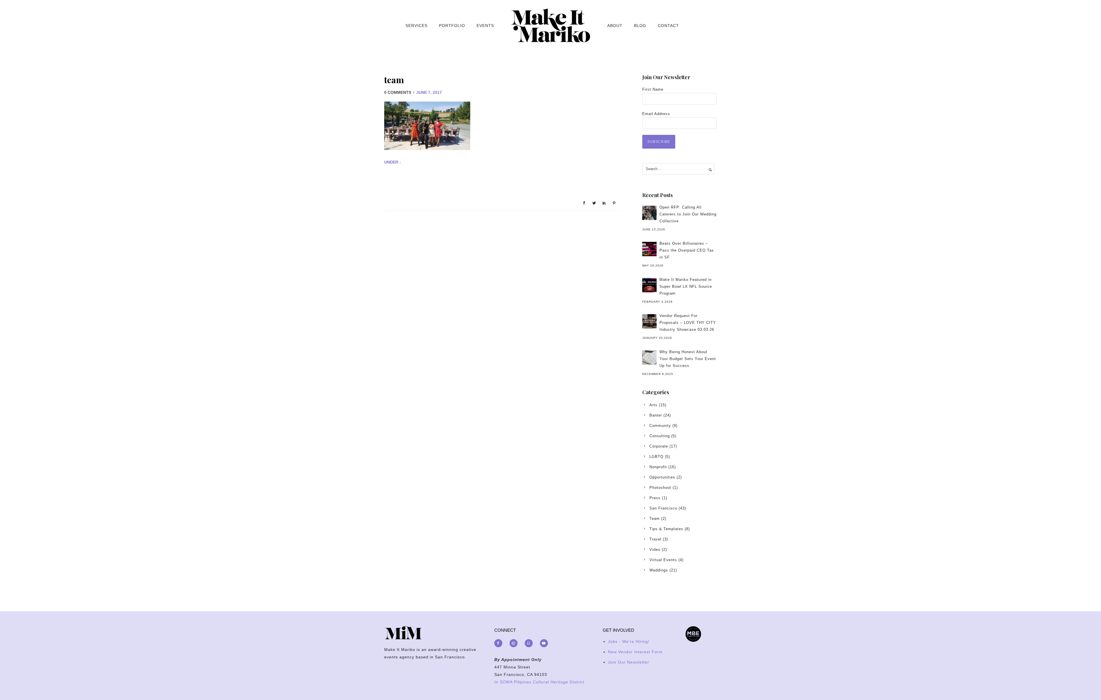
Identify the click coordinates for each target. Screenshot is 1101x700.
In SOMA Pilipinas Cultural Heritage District (539, 682)
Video (654, 549)
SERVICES (416, 25)
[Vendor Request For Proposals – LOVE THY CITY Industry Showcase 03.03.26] (649, 321)
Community (660, 425)
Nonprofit (658, 467)
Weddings (658, 570)
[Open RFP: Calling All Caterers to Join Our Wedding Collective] (649, 213)
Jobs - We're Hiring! (628, 641)
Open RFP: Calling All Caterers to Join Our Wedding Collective (688, 214)
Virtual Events (663, 560)
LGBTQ (656, 456)
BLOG (640, 25)
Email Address (656, 114)
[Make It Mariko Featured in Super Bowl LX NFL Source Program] (649, 285)
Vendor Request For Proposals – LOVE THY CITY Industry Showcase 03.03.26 (687, 323)
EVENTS (485, 25)
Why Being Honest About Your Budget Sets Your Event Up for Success (687, 359)
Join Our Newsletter (628, 662)
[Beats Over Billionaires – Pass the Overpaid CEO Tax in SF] (649, 249)
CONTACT (668, 25)
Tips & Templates (666, 529)
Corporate (658, 446)
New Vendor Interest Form (635, 652)
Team (654, 518)
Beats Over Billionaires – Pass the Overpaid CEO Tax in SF (686, 250)
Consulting (659, 436)
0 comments (397, 92)
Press (655, 498)
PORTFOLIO (452, 25)
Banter (655, 415)
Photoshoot (660, 487)
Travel (655, 539)
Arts (653, 405)
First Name (652, 89)
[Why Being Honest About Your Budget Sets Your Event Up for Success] (649, 357)
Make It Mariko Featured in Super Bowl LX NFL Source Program (685, 286)
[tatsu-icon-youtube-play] (544, 643)
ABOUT (614, 25)
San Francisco (663, 508)
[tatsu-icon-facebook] (499, 643)
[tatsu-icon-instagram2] (514, 643)
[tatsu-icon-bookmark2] (530, 643)
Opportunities (662, 477)
